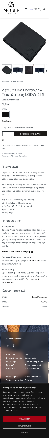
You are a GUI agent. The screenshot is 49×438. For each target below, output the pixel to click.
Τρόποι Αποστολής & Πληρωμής (17, 251)
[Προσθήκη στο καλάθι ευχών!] (3, 140)
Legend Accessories (39, 297)
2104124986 (34, 260)
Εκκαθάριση (7, 121)
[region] (24, 410)
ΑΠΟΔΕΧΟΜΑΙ (24, 419)
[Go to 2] (18, 69)
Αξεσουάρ (6, 81)
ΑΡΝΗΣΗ (24, 432)
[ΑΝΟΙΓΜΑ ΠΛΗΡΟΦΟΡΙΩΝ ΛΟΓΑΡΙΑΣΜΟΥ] (43, 9)
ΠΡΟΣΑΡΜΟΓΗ (24, 425)
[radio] (5, 114)
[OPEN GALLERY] (24, 40)
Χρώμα (4, 109)
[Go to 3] (29, 69)
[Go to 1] (7, 69)
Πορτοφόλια (18, 81)
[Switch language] (32, 9)
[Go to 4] (40, 69)
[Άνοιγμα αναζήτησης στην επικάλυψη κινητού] (38, 9)
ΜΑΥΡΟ (44, 302)
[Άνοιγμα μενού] (25, 9)
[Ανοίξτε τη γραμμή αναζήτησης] (39, 9)
